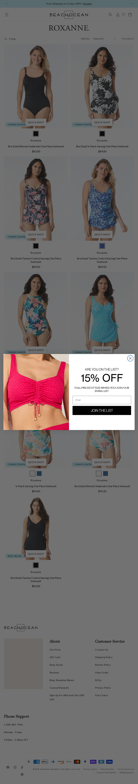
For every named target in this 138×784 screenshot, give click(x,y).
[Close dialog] (130, 358)
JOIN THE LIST (102, 410)
